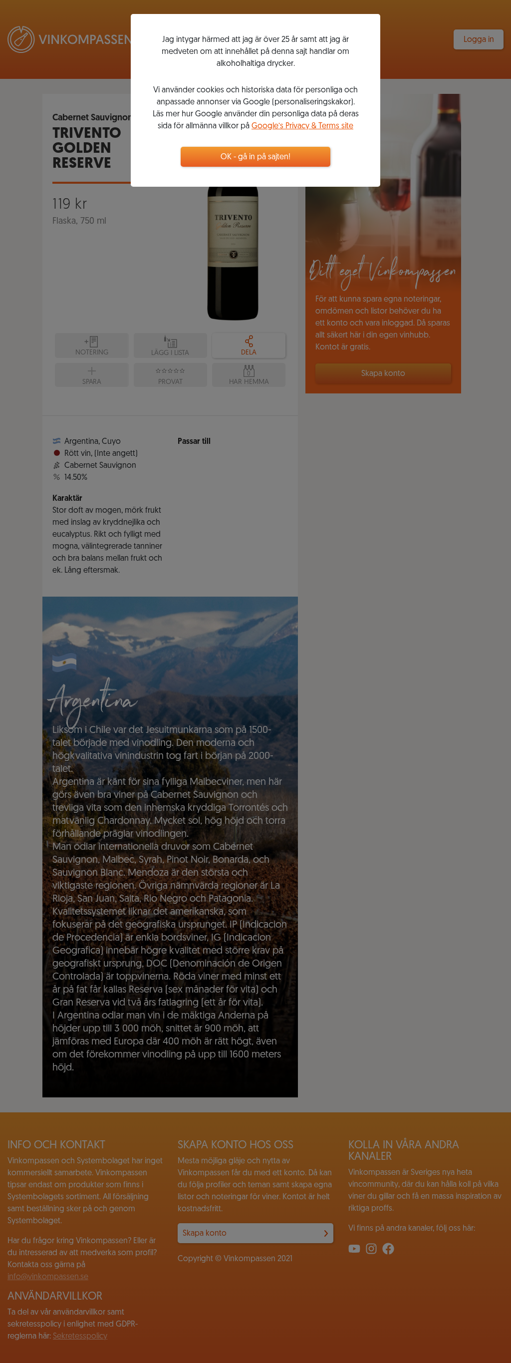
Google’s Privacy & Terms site (302, 126)
